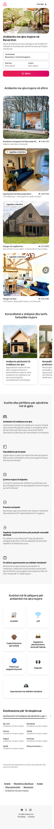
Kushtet (31, 817)
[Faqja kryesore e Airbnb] (5, 4)
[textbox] (14, 65)
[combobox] (26, 57)
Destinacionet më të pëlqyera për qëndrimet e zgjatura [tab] (25, 716)
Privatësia (22, 817)
